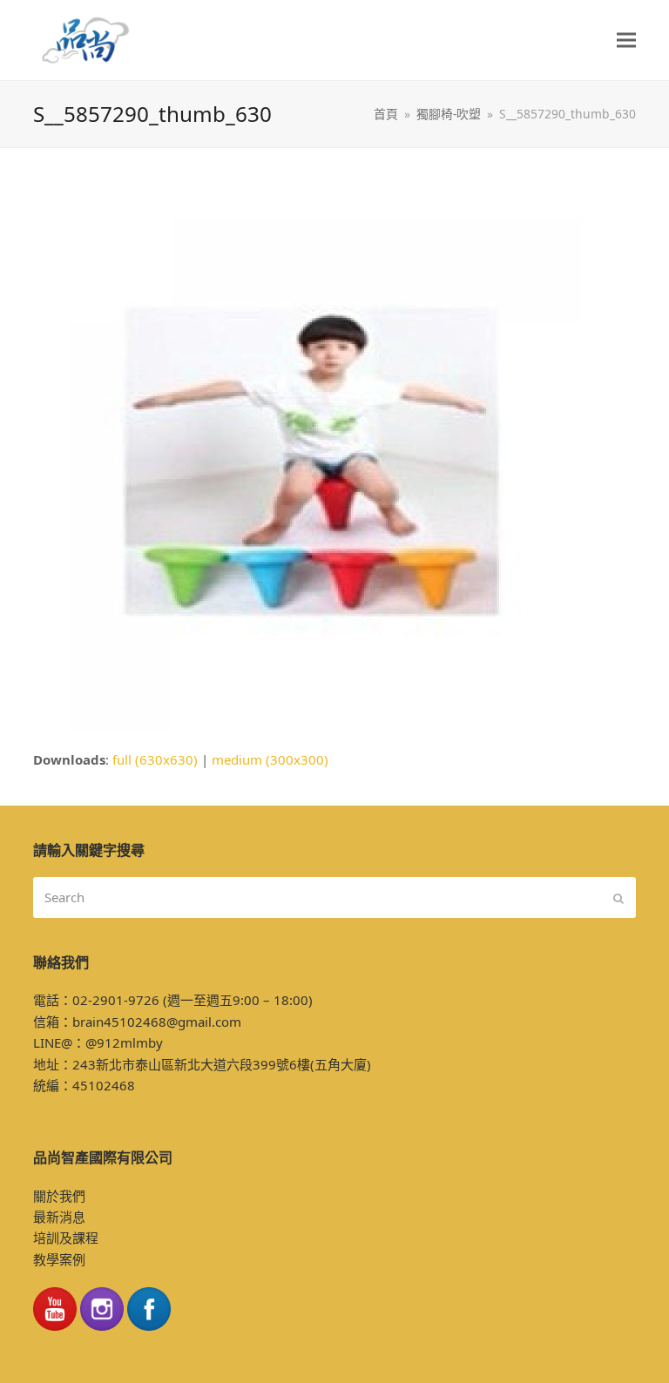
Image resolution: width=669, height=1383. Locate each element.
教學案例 (59, 1259)
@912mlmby (124, 1042)
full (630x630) (155, 759)
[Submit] (618, 898)
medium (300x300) (270, 759)
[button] (626, 40)
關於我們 (59, 1195)
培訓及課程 (65, 1237)
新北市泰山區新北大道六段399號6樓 (203, 1064)
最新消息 (59, 1216)
